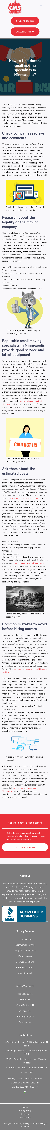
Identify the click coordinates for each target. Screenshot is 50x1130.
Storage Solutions (25, 961)
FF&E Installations (25, 967)
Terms (25, 1106)
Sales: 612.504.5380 (25, 31)
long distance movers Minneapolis (29, 563)
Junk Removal (25, 973)
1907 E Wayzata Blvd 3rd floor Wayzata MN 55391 (27, 1060)
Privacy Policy (25, 1110)
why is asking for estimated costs (24, 498)
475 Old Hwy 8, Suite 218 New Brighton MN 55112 (26, 1043)
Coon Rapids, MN (25, 1005)
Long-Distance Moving (25, 950)
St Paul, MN (25, 1010)
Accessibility (25, 1117)
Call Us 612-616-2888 (25, 847)
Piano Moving (25, 956)
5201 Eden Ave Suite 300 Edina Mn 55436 (26, 1067)
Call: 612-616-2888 (25, 20)
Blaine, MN (25, 999)
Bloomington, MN (25, 1016)
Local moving (25, 939)
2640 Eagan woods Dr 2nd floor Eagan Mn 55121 (26, 1052)
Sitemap (25, 1113)
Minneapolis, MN (25, 993)
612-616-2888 (27, 1072)
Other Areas (25, 1022)
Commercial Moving (25, 944)
